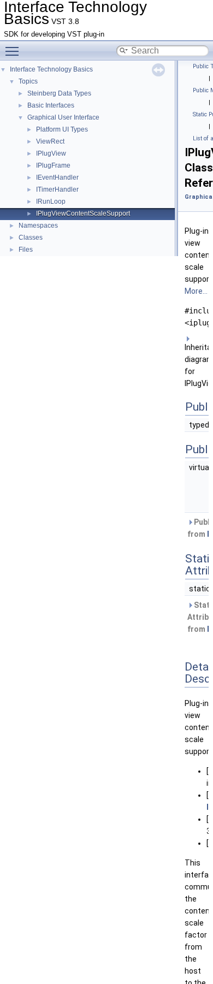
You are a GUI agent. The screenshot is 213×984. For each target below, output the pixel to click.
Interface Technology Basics (51, 69)
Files (26, 249)
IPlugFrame (53, 165)
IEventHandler (57, 177)
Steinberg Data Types (59, 93)
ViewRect (50, 141)
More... (196, 291)
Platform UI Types (62, 129)
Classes (31, 237)
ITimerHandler (57, 189)
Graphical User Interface (63, 117)
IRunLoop (51, 201)
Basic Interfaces (50, 105)
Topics (28, 81)
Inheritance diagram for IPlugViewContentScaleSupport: (197, 365)
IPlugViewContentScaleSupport (83, 213)
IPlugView (51, 153)
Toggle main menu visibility (14, 51)
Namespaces (38, 225)
